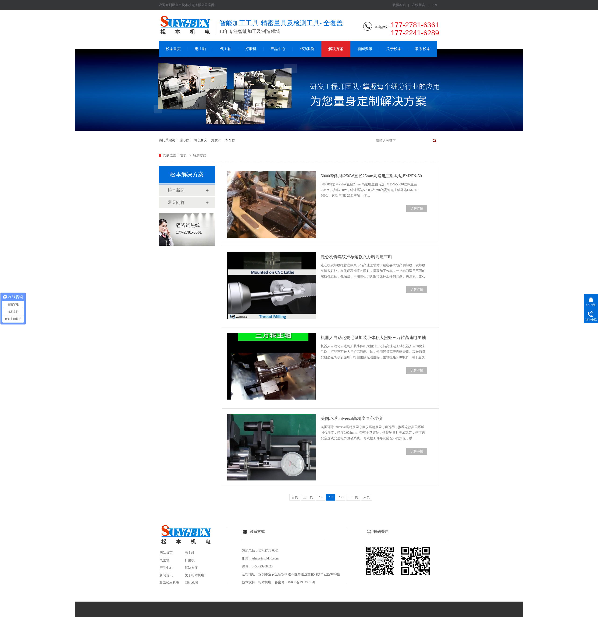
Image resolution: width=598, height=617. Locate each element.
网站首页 (166, 553)
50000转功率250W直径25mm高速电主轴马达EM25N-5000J (374, 175)
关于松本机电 (194, 575)
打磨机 (250, 49)
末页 (366, 497)
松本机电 (264, 582)
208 (340, 497)
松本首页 (173, 49)
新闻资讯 (364, 49)
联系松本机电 (169, 583)
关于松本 (393, 49)
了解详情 (416, 208)
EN (434, 5)
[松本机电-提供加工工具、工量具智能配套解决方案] (299, 129)
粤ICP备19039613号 (302, 582)
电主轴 (200, 49)
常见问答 (176, 202)
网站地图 (191, 583)
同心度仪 (200, 140)
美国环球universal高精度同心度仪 (351, 418)
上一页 (308, 497)
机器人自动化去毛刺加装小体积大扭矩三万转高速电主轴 (373, 337)
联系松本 (422, 49)
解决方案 (335, 49)
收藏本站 (399, 5)
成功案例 (306, 49)
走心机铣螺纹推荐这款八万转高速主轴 (356, 256)
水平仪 (230, 140)
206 (320, 497)
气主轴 (225, 49)
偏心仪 (184, 140)
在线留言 (418, 5)
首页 (184, 155)
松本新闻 (176, 190)
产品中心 (278, 49)
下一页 (353, 497)
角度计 (216, 140)
